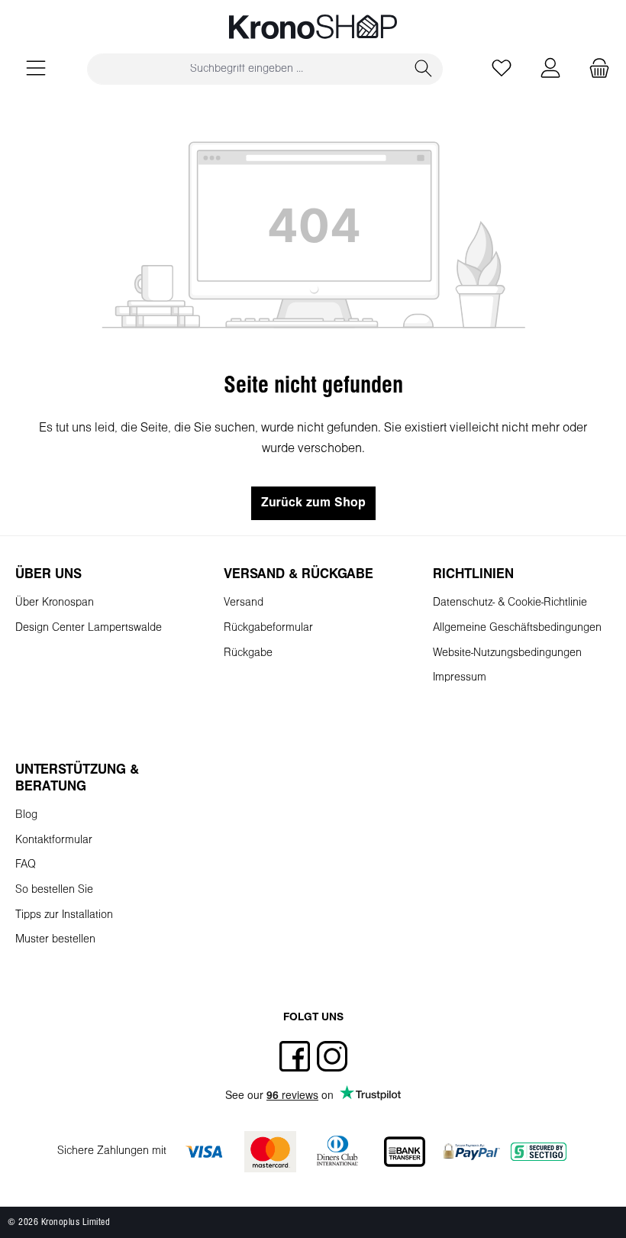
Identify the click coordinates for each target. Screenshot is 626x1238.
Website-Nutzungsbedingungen (507, 653)
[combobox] (246, 69)
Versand (243, 603)
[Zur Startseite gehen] (313, 27)
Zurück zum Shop (313, 503)
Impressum (459, 678)
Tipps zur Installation (64, 915)
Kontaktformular (53, 840)
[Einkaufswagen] (595, 69)
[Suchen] (424, 69)
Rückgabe (248, 653)
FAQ (25, 865)
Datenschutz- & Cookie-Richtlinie (510, 603)
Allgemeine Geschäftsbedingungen (517, 628)
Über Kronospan (54, 603)
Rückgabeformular (268, 628)
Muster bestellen (55, 940)
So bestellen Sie (54, 890)
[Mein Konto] (550, 69)
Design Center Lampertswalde (88, 628)
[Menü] (35, 69)
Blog (26, 815)
